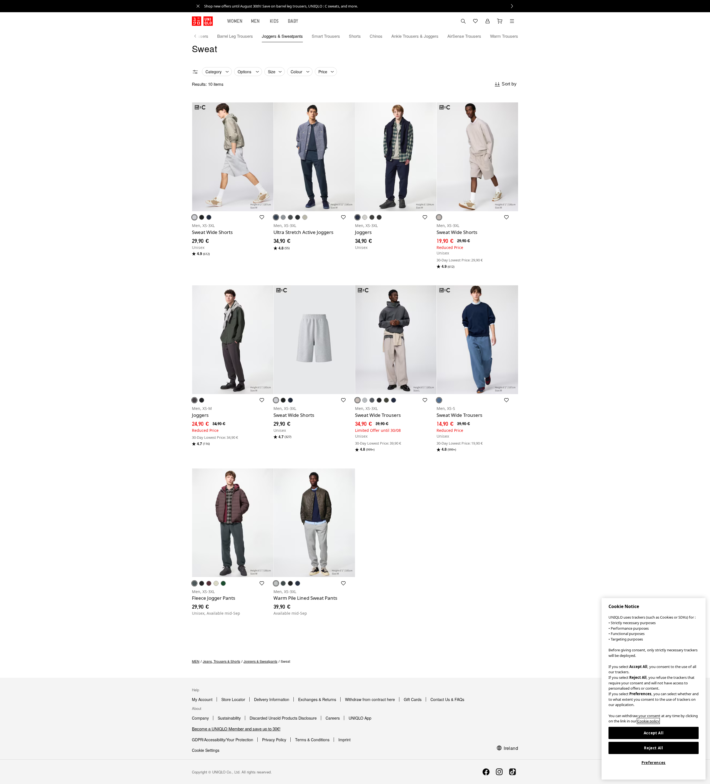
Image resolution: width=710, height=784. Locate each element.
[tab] (235, 21)
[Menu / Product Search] (512, 21)
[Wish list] (475, 21)
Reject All (653, 747)
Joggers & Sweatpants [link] (260, 661)
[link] (361, 6)
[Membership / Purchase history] (487, 21)
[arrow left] (198, 36)
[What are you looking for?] (463, 21)
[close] (198, 6)
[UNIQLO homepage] (202, 21)
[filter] (195, 72)
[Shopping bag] (500, 21)
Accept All (654, 732)
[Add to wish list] (262, 217)
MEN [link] (195, 661)
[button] (232, 156)
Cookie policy (648, 721)
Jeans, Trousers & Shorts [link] (221, 661)
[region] (654, 689)
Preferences (653, 762)
